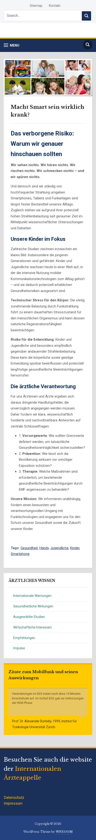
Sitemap (36, 5)
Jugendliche (59, 548)
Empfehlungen (24, 638)
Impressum (13, 803)
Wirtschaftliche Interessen (32, 627)
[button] (11, 45)
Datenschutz (14, 797)
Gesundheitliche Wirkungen (33, 606)
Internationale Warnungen (32, 596)
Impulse (19, 648)
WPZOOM (64, 831)
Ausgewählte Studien (29, 617)
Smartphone (20, 554)
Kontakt (54, 5)
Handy (44, 548)
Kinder (74, 548)
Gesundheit (29, 548)
